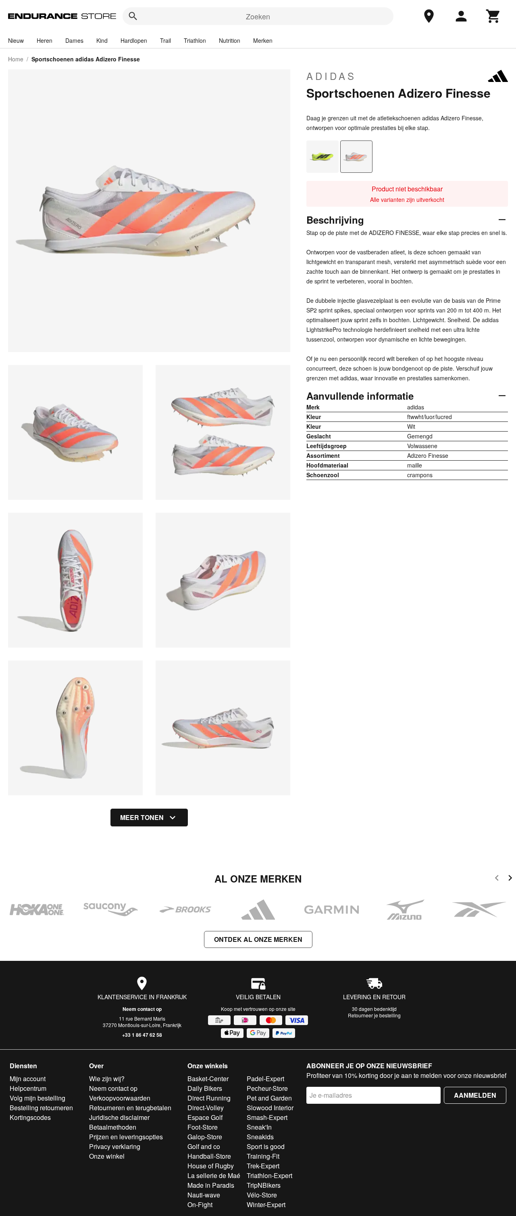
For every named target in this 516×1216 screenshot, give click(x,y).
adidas (331, 75)
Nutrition (229, 40)
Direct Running (209, 1098)
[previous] (497, 879)
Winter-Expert (266, 1204)
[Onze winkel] (429, 16)
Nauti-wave (203, 1194)
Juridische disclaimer (119, 1117)
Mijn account (28, 1078)
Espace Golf (205, 1117)
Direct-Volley (205, 1107)
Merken (263, 40)
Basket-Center (208, 1078)
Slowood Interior (270, 1107)
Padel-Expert (265, 1078)
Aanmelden (475, 1095)
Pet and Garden (269, 1098)
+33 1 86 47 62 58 (142, 1034)
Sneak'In (259, 1127)
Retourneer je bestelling (374, 1015)
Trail (165, 40)
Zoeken (258, 16)
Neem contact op (142, 1009)
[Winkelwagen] (493, 16)
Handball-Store (209, 1156)
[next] (510, 879)
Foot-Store (202, 1127)
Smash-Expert (267, 1117)
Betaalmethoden (112, 1127)
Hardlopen (134, 40)
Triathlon (195, 40)
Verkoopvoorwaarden (119, 1098)
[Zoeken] (133, 16)
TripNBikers (264, 1185)
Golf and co (203, 1146)
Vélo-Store (262, 1194)
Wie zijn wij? (107, 1078)
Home (15, 59)
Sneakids (260, 1136)
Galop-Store (204, 1136)
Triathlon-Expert (269, 1175)
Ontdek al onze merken (258, 939)
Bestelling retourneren (41, 1107)
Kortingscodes (30, 1117)
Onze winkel (107, 1156)
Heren (44, 40)
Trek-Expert (263, 1165)
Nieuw (16, 40)
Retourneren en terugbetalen (130, 1107)
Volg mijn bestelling (37, 1098)
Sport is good (266, 1146)
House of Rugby (210, 1165)
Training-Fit (263, 1156)
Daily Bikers (204, 1088)
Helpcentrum (28, 1088)
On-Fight (199, 1204)
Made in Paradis (210, 1185)
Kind (102, 40)
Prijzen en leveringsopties (126, 1136)
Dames (74, 40)
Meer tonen (142, 817)
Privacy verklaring (114, 1146)
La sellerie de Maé (213, 1175)
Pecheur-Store (267, 1088)
